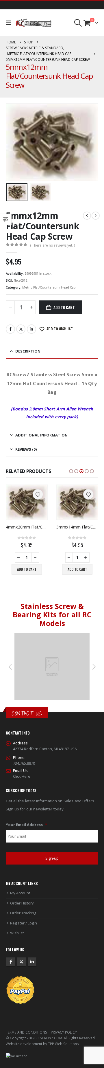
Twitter (20, 329)
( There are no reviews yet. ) (52, 245)
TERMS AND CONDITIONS (26, 1032)
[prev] (87, 216)
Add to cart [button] (26, 569)
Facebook (10, 329)
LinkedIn (31, 329)
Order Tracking (23, 912)
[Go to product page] (26, 502)
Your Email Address (26, 824)
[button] (10, 23)
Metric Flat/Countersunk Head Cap (49, 287)
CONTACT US (27, 713)
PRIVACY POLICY (64, 1032)
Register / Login (23, 923)
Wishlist (17, 932)
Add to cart (64, 307)
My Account (20, 892)
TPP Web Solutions (63, 1043)
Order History (22, 903)
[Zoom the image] (52, 636)
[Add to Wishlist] (38, 494)
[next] (96, 216)
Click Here (21, 776)
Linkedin (32, 961)
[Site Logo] (33, 23)
